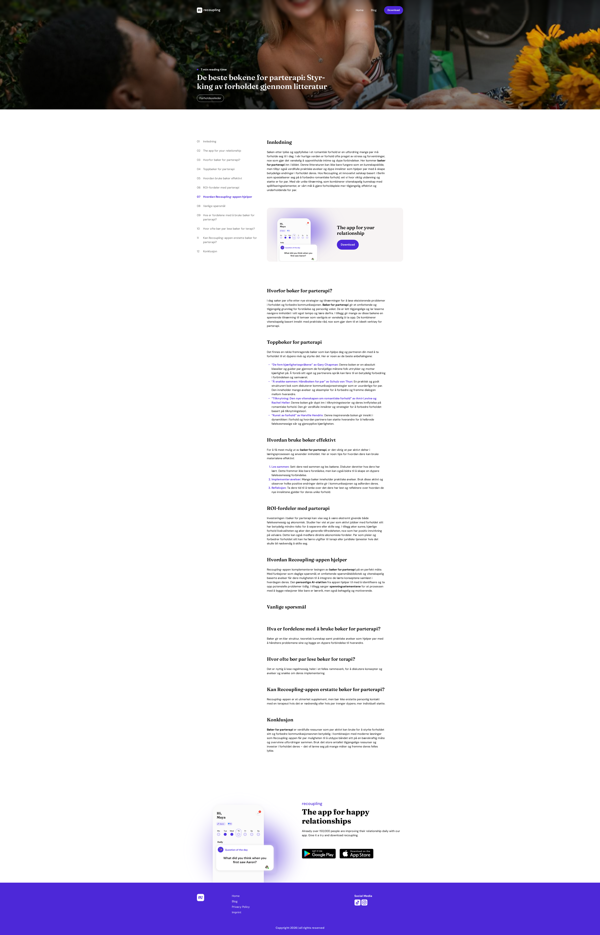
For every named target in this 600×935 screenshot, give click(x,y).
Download (394, 10)
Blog (374, 10)
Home (359, 10)
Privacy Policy (241, 907)
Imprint (236, 912)
